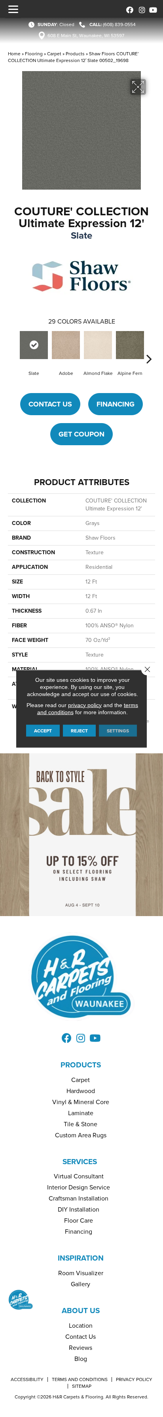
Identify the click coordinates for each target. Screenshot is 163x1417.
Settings (118, 730)
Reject (79, 730)
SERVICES (80, 1161)
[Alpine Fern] (130, 345)
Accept (43, 730)
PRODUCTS (81, 1065)
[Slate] (34, 345)
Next (149, 347)
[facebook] (128, 9)
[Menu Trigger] (13, 9)
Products (75, 53)
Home (14, 53)
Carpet (54, 53)
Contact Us (50, 404)
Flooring (34, 53)
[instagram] (140, 9)
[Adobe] (66, 345)
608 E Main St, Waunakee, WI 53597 (85, 35)
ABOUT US (81, 1310)
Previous (14, 347)
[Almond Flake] (98, 345)
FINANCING (116, 404)
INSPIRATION (81, 1258)
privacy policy (85, 705)
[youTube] (152, 9)
